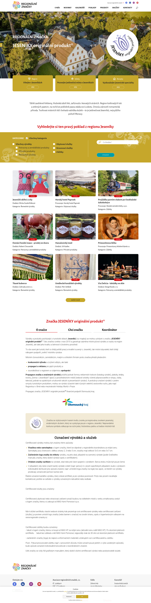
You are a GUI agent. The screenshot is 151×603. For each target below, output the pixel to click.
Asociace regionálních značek (114, 3)
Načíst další (75, 300)
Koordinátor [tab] (109, 329)
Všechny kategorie (38, 138)
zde (81, 600)
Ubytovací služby (64, 144)
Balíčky (115, 8)
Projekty (104, 8)
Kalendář (80, 8)
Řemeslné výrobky (27, 155)
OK (82, 596)
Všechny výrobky (24, 144)
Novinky (67, 8)
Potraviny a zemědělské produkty (34, 148)
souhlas (65, 591)
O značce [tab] (41, 329)
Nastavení (68, 596)
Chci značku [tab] (75, 329)
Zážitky (59, 152)
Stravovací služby (64, 148)
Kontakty (127, 8)
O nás (57, 8)
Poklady (92, 8)
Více (32, 87)
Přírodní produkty (27, 151)
